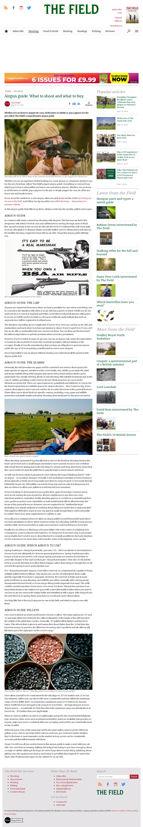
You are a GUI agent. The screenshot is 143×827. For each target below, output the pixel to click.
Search (134, 777)
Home (8, 91)
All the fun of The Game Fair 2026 (125, 119)
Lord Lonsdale (106, 387)
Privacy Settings (10, 814)
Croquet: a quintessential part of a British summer (117, 362)
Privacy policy (132, 811)
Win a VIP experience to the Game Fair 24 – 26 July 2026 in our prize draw (127, 156)
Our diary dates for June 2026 (126, 136)
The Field (15, 102)
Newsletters (116, 26)
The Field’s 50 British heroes (116, 434)
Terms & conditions (119, 811)
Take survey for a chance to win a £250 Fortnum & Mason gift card (127, 175)
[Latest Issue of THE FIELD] (132, 14)
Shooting (18, 91)
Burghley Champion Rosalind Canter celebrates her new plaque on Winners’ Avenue (127, 102)
